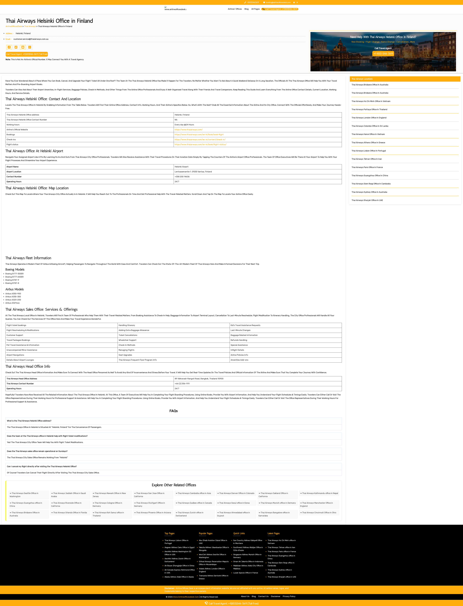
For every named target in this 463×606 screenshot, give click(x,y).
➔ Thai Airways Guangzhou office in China (26, 504)
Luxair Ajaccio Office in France (245, 573)
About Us (245, 596)
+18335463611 (252, 2)
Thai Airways (30, 26)
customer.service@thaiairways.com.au (31, 39)
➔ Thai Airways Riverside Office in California (66, 504)
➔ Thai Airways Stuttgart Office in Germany (149, 504)
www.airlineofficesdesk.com (186, 597)
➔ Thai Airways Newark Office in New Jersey (109, 495)
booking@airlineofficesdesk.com (278, 2)
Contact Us (263, 596)
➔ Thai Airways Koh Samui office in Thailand (108, 514)
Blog (254, 596)
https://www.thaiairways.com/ (189, 129)
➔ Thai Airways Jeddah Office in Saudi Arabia (68, 495)
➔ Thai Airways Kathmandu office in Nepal (319, 493)
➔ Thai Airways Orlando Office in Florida (69, 512)
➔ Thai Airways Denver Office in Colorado (235, 493)
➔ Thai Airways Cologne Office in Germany (107, 504)
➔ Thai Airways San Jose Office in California (149, 495)
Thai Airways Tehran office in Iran (281, 547)
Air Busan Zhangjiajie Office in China (179, 566)
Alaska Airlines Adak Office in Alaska (179, 577)
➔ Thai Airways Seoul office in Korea (233, 503)
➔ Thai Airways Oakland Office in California (273, 495)
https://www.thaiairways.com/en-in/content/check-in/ (200, 139)
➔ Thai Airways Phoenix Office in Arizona (152, 512)
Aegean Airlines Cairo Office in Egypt (180, 547)
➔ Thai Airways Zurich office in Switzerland (189, 514)
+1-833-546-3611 (383, 53)
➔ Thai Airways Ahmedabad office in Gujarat (233, 514)
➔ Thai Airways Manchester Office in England (316, 504)
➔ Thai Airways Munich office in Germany (277, 503)
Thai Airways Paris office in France (282, 551)
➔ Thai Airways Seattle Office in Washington (24, 495)
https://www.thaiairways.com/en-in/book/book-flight (199, 134)
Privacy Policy (289, 596)
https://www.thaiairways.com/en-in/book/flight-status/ (200, 144)
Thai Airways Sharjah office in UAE (282, 577)
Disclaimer (275, 596)
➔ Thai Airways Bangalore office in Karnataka (274, 514)
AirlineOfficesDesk (14, 26)
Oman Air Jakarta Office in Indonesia (248, 561)
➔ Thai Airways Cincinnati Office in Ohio (318, 512)
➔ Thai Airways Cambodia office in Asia (193, 493)
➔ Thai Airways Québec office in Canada (194, 503)
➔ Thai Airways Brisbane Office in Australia (25, 514)
